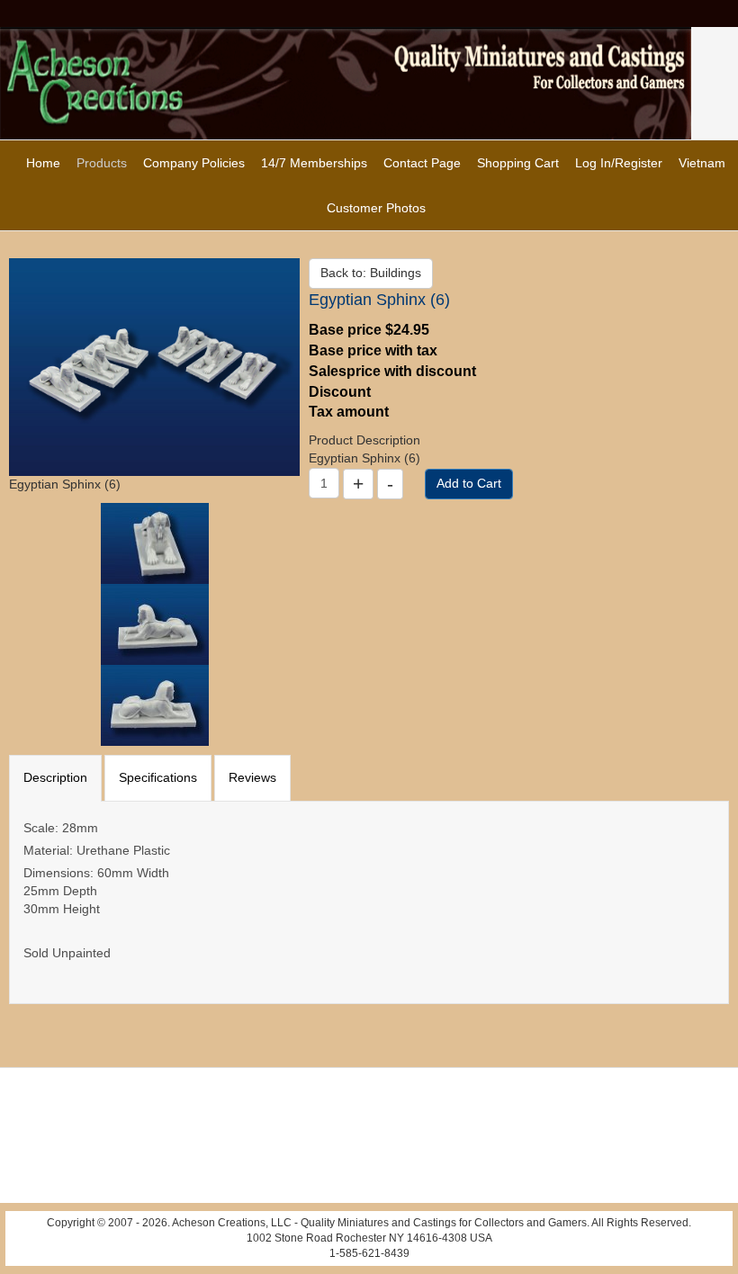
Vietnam (702, 163)
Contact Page (422, 163)
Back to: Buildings (370, 272)
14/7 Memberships (314, 163)
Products (101, 163)
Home (43, 163)
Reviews (252, 777)
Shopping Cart (518, 163)
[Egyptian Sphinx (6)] (154, 366)
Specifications (158, 777)
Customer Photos (376, 208)
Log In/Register (618, 163)
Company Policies (194, 163)
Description (55, 777)
